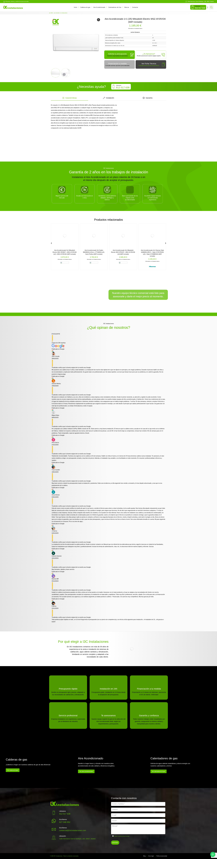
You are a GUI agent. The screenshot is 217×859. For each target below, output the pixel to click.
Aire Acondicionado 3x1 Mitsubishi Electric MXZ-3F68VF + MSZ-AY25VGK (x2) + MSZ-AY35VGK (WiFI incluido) (65, 252)
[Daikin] (94, 264)
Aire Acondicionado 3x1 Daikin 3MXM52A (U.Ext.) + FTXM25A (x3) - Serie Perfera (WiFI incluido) (94, 252)
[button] (98, 19)
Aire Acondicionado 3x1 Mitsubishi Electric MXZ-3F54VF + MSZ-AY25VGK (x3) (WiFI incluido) (123, 252)
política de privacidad (124, 836)
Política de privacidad (161, 856)
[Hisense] (152, 266)
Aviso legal (151, 856)
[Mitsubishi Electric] (64, 264)
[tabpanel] (108, 125)
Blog (144, 856)
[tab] (69, 98)
